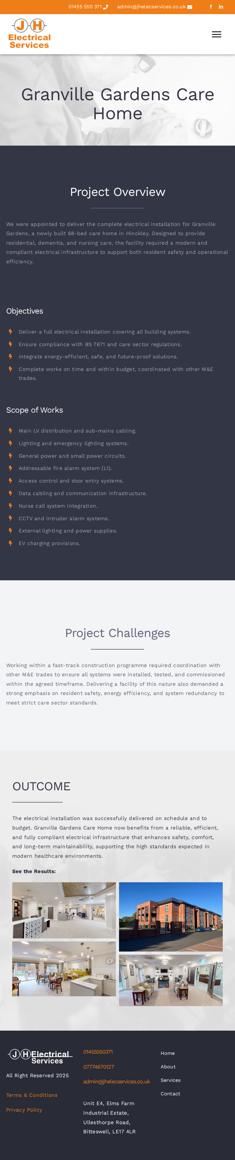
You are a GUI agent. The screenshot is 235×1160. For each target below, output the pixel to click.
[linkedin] (221, 7)
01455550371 (98, 1051)
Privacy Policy (24, 1110)
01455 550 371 (85, 7)
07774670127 (98, 1066)
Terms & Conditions (32, 1095)
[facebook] (211, 7)
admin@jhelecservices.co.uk (151, 7)
